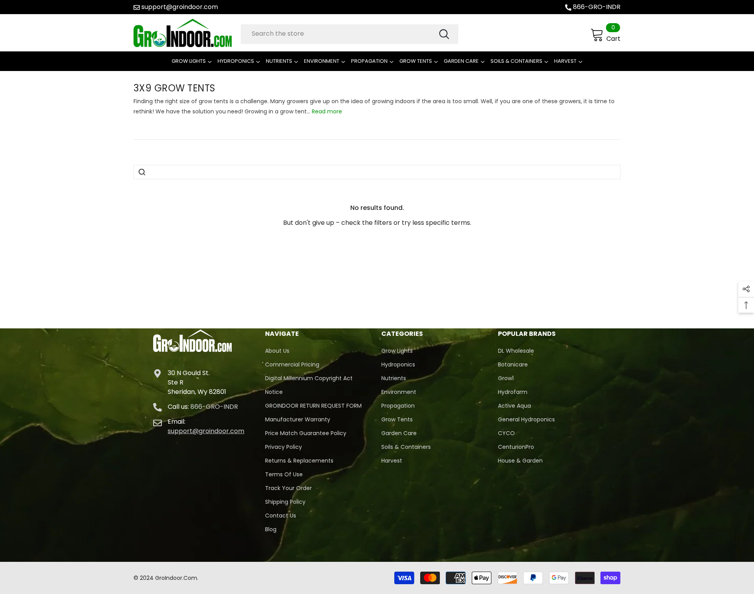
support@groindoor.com (179, 6)
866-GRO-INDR (596, 6)
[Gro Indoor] (185, 33)
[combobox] (339, 33)
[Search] (349, 34)
